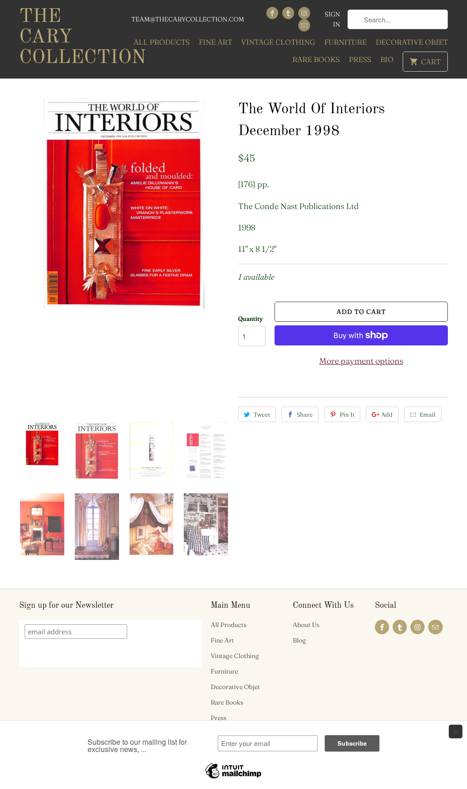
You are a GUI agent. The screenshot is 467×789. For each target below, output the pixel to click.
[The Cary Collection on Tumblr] (288, 13)
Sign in (332, 19)
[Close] (455, 731)
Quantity (250, 318)
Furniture (345, 42)
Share (305, 414)
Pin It (347, 414)
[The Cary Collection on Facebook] (272, 13)
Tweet (262, 414)
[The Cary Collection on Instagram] (304, 13)
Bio (387, 59)
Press (360, 59)
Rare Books (316, 59)
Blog (299, 640)
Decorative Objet (412, 42)
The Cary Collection (69, 37)
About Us (306, 625)
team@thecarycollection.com (187, 19)
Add (387, 414)
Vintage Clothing (278, 42)
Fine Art (215, 42)
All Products (162, 42)
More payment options (361, 360)
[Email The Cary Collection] (304, 25)
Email (428, 414)
